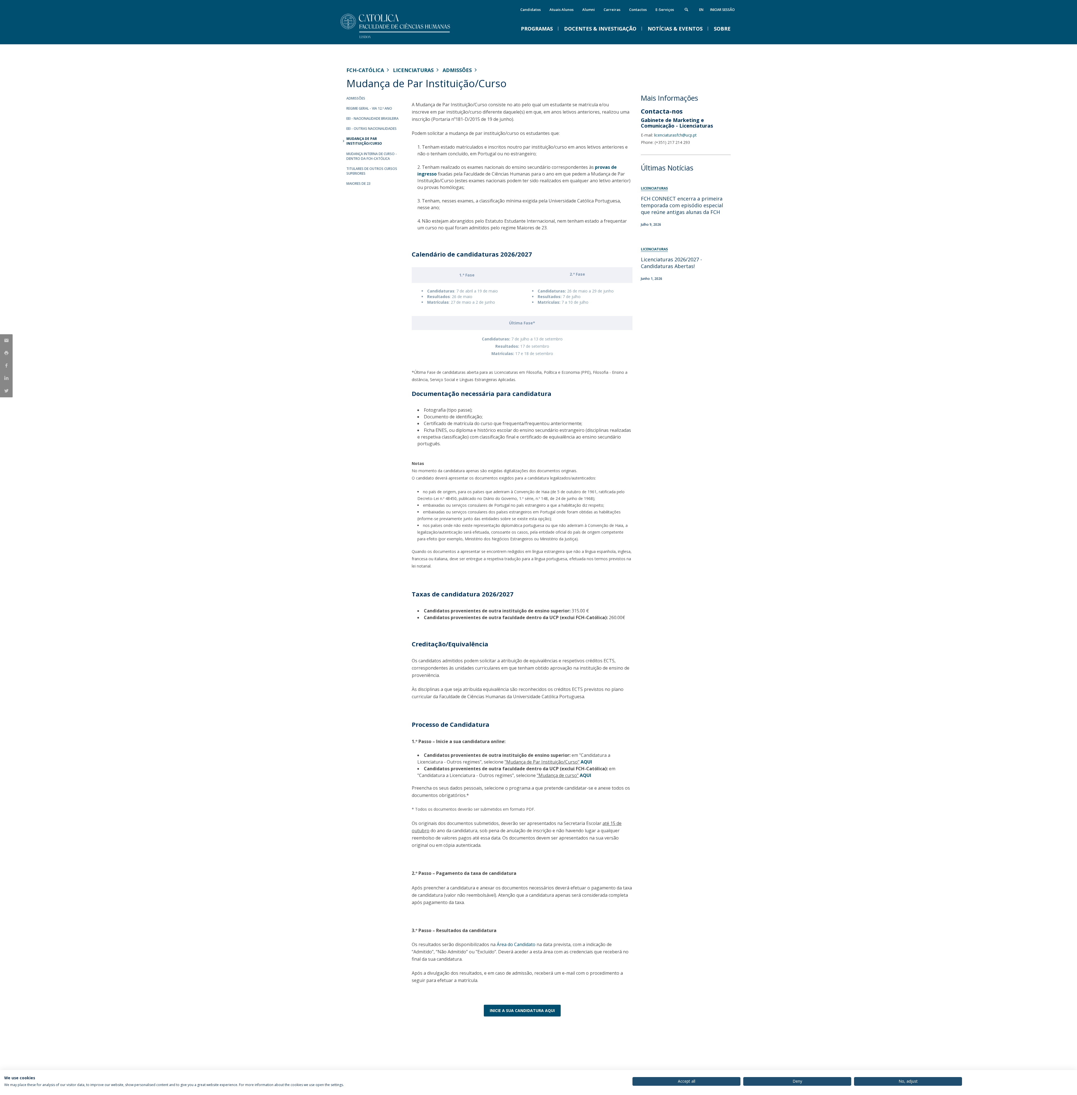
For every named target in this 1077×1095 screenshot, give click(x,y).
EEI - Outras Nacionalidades (371, 128)
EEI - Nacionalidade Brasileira (372, 118)
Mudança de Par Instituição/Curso (364, 141)
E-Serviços (664, 9)
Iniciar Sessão (722, 9)
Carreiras (612, 9)
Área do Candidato (516, 944)
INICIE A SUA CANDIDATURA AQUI (522, 1010)
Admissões (457, 70)
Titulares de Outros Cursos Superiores (371, 171)
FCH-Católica (365, 70)
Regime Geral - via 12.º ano (369, 108)
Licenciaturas (413, 70)
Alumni (588, 9)
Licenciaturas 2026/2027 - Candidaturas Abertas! (671, 262)
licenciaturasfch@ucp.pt (675, 135)
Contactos (638, 9)
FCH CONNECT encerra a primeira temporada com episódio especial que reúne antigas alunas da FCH (682, 205)
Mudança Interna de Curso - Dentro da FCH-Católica (371, 156)
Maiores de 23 (358, 183)
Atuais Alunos (561, 9)
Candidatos (530, 9)
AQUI (586, 762)
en (701, 9)
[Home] (402, 38)
